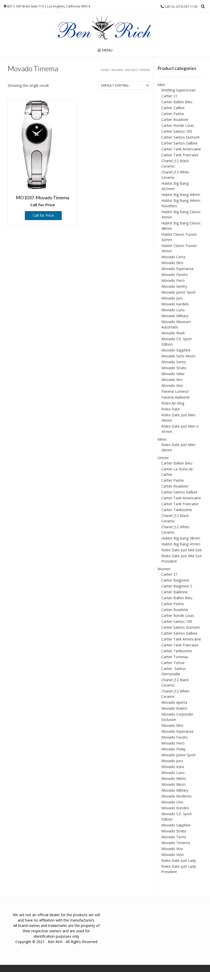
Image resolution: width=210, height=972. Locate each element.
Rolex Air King (172, 403)
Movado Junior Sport (178, 292)
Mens (162, 439)
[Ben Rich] (105, 28)
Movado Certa (173, 256)
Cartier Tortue (173, 662)
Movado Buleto (174, 708)
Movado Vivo (172, 385)
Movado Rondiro (175, 807)
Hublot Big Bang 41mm (180, 544)
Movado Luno (173, 309)
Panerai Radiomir (175, 397)
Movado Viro (172, 379)
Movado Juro (172, 298)
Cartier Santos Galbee (179, 143)
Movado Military (174, 315)
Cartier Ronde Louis (177, 125)
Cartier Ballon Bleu (176, 101)
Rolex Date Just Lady (178, 860)
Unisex (163, 457)
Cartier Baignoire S (176, 586)
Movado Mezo (173, 784)
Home (105, 70)
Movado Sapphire (176, 350)
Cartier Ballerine (174, 592)
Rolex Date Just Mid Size (181, 549)
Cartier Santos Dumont (180, 137)
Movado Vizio (172, 854)
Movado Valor (173, 373)
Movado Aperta (174, 702)
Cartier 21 (169, 96)
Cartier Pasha (172, 113)
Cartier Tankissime (176, 509)
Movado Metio (173, 778)
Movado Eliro (172, 262)
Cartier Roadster (174, 119)
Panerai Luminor (175, 391)
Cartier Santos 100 (176, 131)
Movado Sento (173, 361)
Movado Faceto (174, 274)
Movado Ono (172, 802)
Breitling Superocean (178, 90)
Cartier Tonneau (174, 656)
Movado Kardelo (175, 304)
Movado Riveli (173, 332)
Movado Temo (173, 836)
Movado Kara (172, 766)
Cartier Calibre (173, 107)
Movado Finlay (173, 749)
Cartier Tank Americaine (181, 149)
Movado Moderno (176, 796)
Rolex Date (170, 409)
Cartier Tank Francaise (179, 154)
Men (161, 84)
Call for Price (43, 215)
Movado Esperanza (177, 268)
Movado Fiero (173, 280)
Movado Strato (173, 367)
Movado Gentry (174, 286)
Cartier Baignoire (175, 580)
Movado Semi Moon (178, 356)
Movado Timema (175, 842)
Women (117, 70)
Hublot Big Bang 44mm (180, 194)
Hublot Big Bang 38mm (180, 538)
